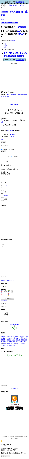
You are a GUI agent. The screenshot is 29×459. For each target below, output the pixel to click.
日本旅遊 (13, 343)
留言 (12, 130)
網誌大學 (21, 34)
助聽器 (8, 336)
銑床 (12, 336)
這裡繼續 (20, 59)
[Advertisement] (14, 222)
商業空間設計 (23, 338)
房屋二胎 (5, 345)
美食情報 (12, 40)
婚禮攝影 (5, 341)
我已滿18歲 (3, 456)
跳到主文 (3, 19)
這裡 (19, 31)
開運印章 (3, 336)
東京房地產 (12, 341)
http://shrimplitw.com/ (9, 23)
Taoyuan (12, 136)
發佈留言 (3, 151)
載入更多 (3, 142)
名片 (5, 47)
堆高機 (16, 336)
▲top (2, 139)
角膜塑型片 (12, 345)
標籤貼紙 (22, 336)
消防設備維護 (6, 343)
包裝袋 (18, 340)
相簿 (5, 43)
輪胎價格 (9, 340)
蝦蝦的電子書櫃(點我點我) (7, 280)
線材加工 (16, 338)
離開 (9, 456)
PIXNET (7, 436)
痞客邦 (9, 130)
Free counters (4, 300)
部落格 (5, 45)
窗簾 (13, 340)
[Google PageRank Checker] (14, 388)
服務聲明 (16, 438)
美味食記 (12, 134)
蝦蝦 (2, 122)
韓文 (18, 343)
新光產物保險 (19, 341)
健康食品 (3, 340)
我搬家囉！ (21, 27)
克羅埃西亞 (9, 338)
